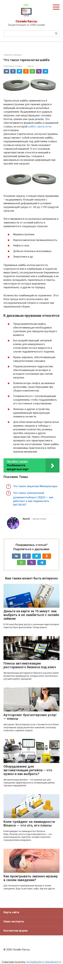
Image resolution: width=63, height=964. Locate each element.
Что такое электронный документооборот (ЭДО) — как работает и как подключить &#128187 (33, 498)
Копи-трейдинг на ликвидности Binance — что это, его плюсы (29, 823)
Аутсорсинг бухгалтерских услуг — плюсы (30, 717)
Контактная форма (16, 930)
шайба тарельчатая (39, 126)
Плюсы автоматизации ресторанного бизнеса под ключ (30, 665)
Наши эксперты (14, 921)
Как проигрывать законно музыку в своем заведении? (31, 878)
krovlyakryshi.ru (35, 962)
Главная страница (13, 55)
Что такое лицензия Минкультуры (35, 486)
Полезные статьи (13, 66)
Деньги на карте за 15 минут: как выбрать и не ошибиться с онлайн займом (31, 615)
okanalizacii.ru (53, 962)
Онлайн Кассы (26, 21)
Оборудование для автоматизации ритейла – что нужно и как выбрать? (28, 770)
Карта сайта (11, 912)
